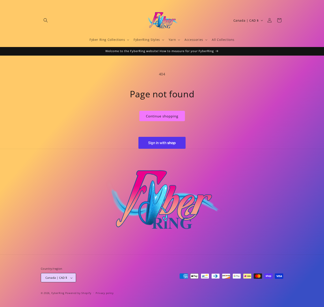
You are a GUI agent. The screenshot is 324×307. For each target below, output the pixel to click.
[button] (45, 20)
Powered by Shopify (78, 293)
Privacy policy (105, 293)
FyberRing (57, 293)
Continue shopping (162, 116)
